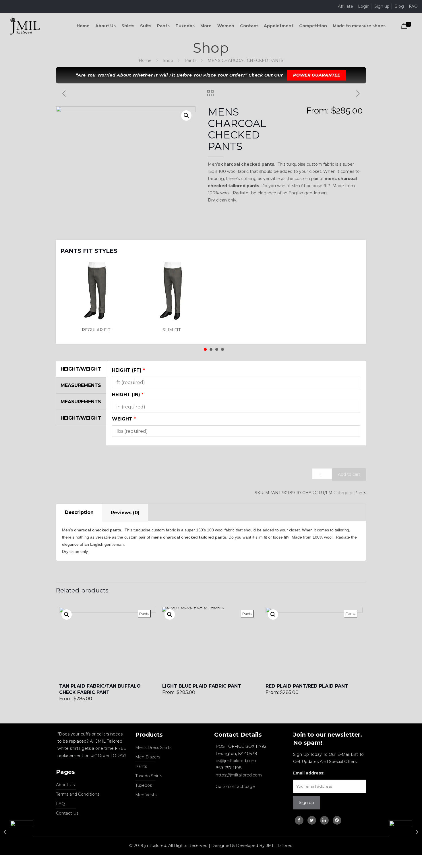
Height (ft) (128, 370)
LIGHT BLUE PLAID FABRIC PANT (201, 686)
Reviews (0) (125, 512)
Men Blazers (147, 757)
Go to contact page (235, 786)
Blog (399, 6)
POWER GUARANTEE (316, 75)
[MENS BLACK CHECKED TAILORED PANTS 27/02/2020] (16, 832)
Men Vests (145, 794)
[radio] (97, 297)
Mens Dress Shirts (153, 747)
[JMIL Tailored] (25, 26)
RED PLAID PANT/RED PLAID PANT (307, 686)
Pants (190, 60)
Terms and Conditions (77, 794)
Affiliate (345, 6)
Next (354, 247)
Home (145, 60)
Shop (168, 60)
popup (66, 614)
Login (363, 6)
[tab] (79, 513)
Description (79, 512)
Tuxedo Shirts (148, 775)
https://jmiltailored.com (239, 775)
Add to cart (349, 474)
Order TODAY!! (112, 755)
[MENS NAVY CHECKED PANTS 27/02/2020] (405, 832)
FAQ (413, 6)
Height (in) (128, 394)
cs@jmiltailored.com (236, 760)
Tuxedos (143, 785)
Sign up (382, 6)
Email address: (308, 773)
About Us (65, 784)
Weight (124, 419)
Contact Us (67, 813)
